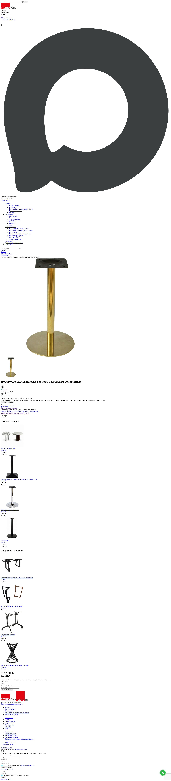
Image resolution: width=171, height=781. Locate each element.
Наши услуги (9, 725)
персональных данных (26, 765)
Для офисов (13, 232)
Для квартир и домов (16, 236)
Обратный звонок (6, 18)
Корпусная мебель (15, 239)
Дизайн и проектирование (14, 243)
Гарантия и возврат (11, 737)
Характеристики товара (9, 408)
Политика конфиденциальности (11, 704)
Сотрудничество (14, 220)
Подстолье (4, 541)
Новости (12, 223)
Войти (8, 200)
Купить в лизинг (10, 734)
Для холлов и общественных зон (20, 234)
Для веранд (12, 207)
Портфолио (8, 241)
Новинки (12, 212)
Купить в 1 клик (7, 406)
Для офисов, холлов (15, 211)
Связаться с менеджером (30, 411)
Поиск (3, 200)
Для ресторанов (14, 205)
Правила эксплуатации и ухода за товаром (19, 739)
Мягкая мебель (14, 237)
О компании (9, 214)
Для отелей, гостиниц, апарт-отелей (21, 209)
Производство (13, 216)
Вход (2, 769)
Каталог (7, 204)
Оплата (26, 413)
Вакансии (12, 221)
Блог (10, 225)
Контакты (8, 244)
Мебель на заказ (10, 227)
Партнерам (8, 732)
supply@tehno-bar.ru (20, 749)
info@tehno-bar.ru (6, 748)
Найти (25, 2)
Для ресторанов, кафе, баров (18, 228)
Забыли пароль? (6, 779)
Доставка (20, 413)
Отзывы (11, 218)
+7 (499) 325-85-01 (9, 19)
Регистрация (9, 769)
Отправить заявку (7, 689)
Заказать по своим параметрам (11, 411)
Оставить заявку (7, 767)
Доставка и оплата (11, 735)
